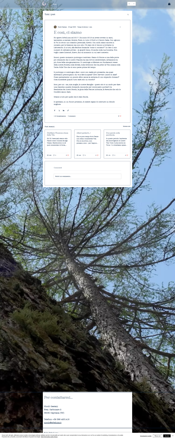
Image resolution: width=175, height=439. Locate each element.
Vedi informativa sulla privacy (49, 437)
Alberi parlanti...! (84, 133)
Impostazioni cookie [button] (145, 436)
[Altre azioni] (120, 27)
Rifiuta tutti (157, 436)
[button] (169, 3)
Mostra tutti (126, 126)
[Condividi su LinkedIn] (63, 110)
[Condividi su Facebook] (55, 110)
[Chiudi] (173, 436)
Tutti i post (50, 14)
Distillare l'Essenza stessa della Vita (57, 134)
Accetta (167, 436)
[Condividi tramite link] (68, 110)
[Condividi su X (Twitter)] (59, 110)
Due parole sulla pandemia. (113, 134)
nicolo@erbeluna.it (52, 423)
